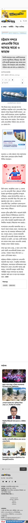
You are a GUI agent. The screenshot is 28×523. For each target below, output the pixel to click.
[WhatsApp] (12, 481)
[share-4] (12, 79)
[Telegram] (15, 481)
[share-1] (2, 79)
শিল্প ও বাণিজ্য (20, 27)
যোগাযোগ (14, 504)
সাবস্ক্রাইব (23, 469)
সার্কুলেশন (14, 502)
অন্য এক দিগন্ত (9, 478)
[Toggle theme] (21, 21)
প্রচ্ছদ (4, 27)
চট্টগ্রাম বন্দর (12, 285)
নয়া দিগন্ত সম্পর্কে (14, 498)
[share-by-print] (22, 82)
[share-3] (9, 79)
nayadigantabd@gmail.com (9, 519)
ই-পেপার (3, 478)
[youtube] (6, 481)
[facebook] (2, 481)
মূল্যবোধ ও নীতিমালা (14, 499)
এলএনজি (5, 285)
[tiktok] (9, 481)
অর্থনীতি (11, 27)
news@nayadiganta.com (12, 518)
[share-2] (6, 79)
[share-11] (22, 79)
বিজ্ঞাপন (14, 501)
